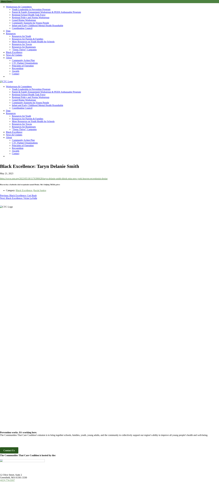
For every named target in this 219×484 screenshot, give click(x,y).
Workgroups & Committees (19, 7)
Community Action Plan (23, 60)
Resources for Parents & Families (27, 39)
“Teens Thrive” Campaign (24, 49)
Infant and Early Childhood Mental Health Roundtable (37, 25)
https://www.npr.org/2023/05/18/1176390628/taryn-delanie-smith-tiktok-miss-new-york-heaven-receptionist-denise (54, 178)
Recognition (17, 68)
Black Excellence (14, 52)
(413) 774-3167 (7, 480)
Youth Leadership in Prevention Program (31, 9)
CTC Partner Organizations (25, 63)
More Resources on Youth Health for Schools (33, 41)
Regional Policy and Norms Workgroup (30, 17)
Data (8, 31)
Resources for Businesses (24, 47)
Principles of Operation (23, 65)
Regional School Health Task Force (28, 15)
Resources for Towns (22, 44)
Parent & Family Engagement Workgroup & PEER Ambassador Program (46, 12)
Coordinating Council (22, 28)
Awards (15, 71)
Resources (11, 33)
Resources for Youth (21, 36)
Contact (15, 73)
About (9, 57)
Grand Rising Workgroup (24, 20)
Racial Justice (39, 190)
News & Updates (14, 55)
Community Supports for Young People (30, 23)
